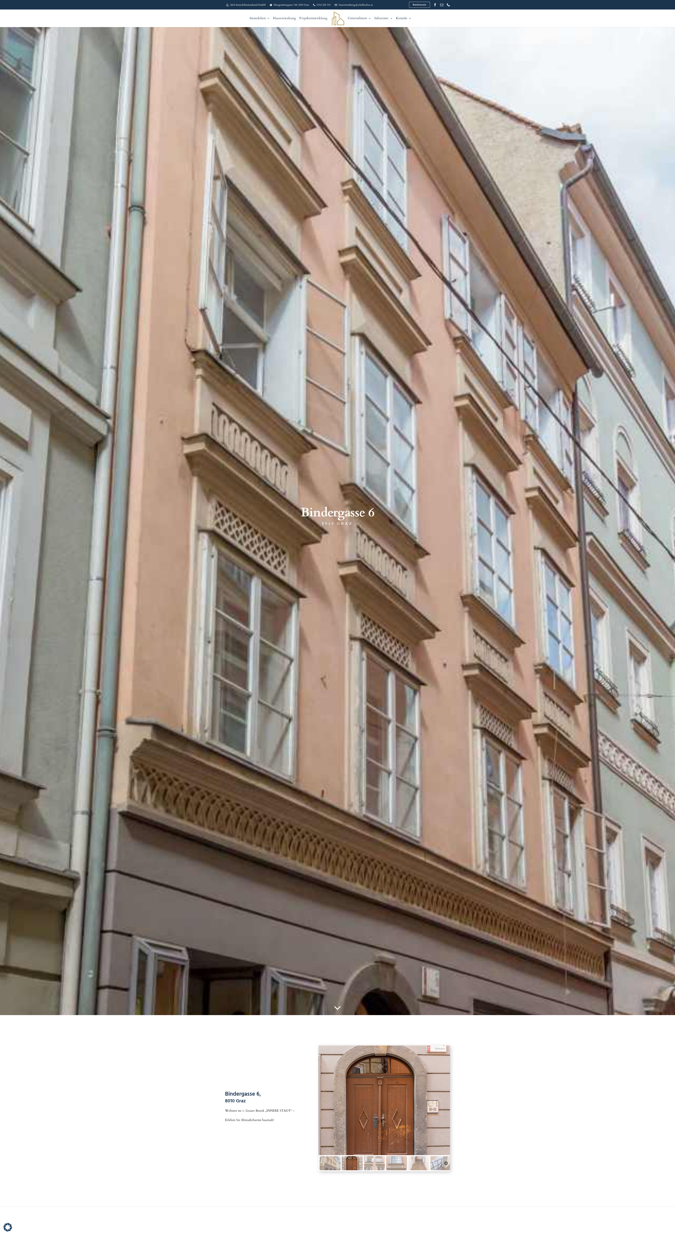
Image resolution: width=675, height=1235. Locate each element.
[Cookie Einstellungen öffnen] (8, 1230)
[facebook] (435, 4)
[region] (384, 1108)
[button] (330, 1163)
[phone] (448, 4)
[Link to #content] (337, 1008)
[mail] (441, 4)
